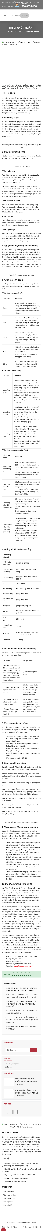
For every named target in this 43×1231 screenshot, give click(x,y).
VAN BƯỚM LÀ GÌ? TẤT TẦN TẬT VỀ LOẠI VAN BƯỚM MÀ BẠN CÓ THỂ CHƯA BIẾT (22, 996)
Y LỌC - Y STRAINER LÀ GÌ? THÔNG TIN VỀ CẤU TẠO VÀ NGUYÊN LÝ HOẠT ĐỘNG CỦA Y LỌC (22, 1019)
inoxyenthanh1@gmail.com (19, 1178)
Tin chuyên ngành (31, 31)
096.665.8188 (19, 1175)
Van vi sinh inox (9, 1198)
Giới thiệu (5, 1227)
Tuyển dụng (27, 1227)
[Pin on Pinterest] (25, 974)
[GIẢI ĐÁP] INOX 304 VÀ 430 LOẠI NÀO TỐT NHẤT (21, 1028)
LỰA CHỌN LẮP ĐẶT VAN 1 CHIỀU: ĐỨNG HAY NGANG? (26, 1080)
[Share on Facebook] (13, 974)
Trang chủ (10, 31)
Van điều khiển (8, 1192)
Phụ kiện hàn (8, 1205)
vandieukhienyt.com (19, 1181)
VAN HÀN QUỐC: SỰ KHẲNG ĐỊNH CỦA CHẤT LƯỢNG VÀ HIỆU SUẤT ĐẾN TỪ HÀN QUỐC (21, 1004)
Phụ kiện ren (8, 1202)
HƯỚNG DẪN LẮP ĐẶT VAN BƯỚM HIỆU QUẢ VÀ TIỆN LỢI (27, 1092)
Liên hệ (38, 1227)
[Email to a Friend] (21, 974)
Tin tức (19, 31)
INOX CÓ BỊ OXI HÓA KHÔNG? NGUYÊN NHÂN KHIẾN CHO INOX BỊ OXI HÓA (21, 989)
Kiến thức (8, 1067)
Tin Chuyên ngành (12, 1064)
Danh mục (6, 16)
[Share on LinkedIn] (29, 974)
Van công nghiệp (9, 1195)
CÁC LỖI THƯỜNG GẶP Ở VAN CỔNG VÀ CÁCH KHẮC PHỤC (22, 1012)
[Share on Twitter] (17, 974)
